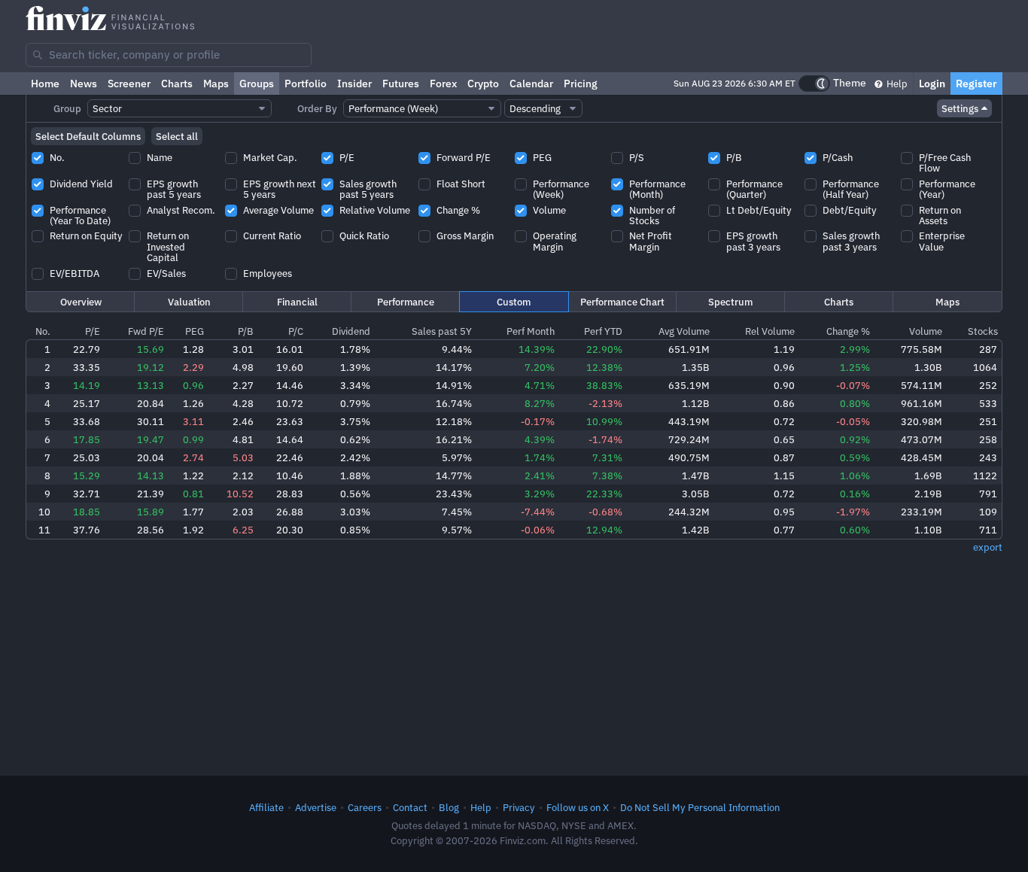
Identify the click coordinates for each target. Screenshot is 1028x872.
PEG (194, 331)
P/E (92, 331)
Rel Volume (770, 331)
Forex (443, 83)
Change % (848, 331)
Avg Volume (684, 331)
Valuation (189, 302)
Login (932, 83)
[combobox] (169, 55)
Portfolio (305, 83)
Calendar (531, 83)
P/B (246, 331)
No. (42, 331)
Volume (925, 331)
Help (896, 83)
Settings (959, 108)
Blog (449, 807)
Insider (354, 83)
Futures (400, 83)
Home (45, 83)
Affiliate (266, 807)
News (83, 83)
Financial (297, 302)
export (987, 547)
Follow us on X (577, 807)
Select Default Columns (88, 136)
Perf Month (530, 331)
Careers (365, 807)
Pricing (581, 83)
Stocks (983, 331)
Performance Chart (622, 302)
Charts (177, 83)
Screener (129, 83)
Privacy (519, 807)
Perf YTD (603, 331)
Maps (216, 83)
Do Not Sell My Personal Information (700, 807)
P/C (295, 331)
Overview (81, 302)
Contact (410, 807)
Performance (405, 302)
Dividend (351, 331)
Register (976, 83)
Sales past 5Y (442, 331)
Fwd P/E (146, 331)
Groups (256, 83)
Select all (177, 136)
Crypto (483, 83)
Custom (514, 302)
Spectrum (730, 302)
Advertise (315, 807)
